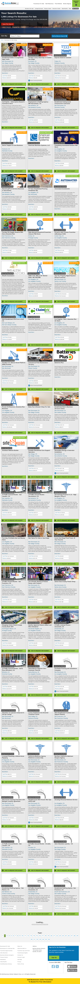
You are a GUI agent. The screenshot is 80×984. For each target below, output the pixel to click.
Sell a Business (49, 3)
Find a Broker (58, 3)
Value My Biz (65, 8)
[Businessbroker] (10, 3)
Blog (70, 8)
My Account (75, 8)
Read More (5, 73)
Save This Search (7, 24)
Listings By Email (39, 8)
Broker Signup (67, 3)
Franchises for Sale (39, 3)
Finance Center (47, 8)
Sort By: (4, 36)
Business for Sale (29, 8)
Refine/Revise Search (58, 36)
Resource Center (56, 8)
